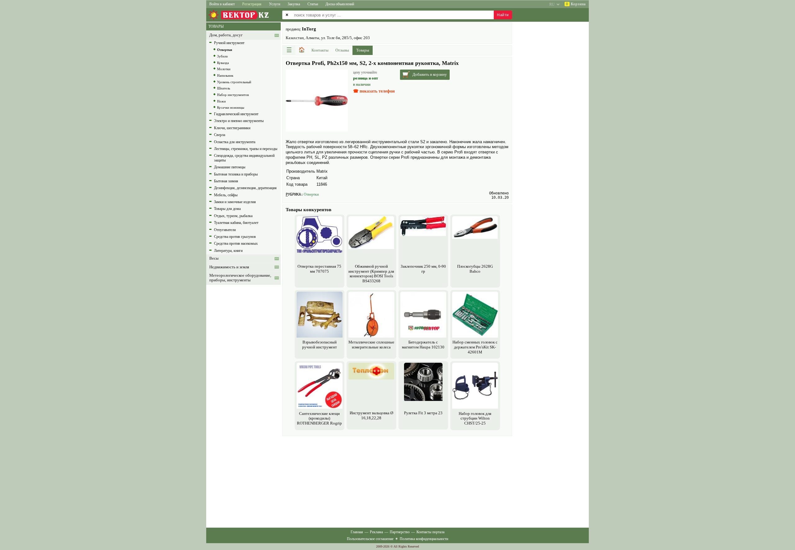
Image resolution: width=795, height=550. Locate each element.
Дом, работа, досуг (226, 35)
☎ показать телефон (374, 91)
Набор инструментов (233, 95)
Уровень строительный (234, 82)
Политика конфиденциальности (424, 539)
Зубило (222, 56)
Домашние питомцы (229, 167)
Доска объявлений (339, 4)
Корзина (576, 4)
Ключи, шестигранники (232, 128)
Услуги (274, 4)
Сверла (219, 135)
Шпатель (223, 88)
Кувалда (223, 63)
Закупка (294, 4)
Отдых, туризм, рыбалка (233, 216)
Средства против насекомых (236, 243)
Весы (214, 258)
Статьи (312, 4)
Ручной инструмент (229, 43)
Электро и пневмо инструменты (239, 121)
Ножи (221, 101)
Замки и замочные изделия (235, 202)
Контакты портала (430, 532)
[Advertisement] (397, 481)
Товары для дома (227, 209)
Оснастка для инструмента (234, 142)
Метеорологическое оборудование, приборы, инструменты (240, 277)
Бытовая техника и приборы (236, 174)
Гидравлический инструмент (236, 114)
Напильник (225, 75)
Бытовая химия (226, 181)
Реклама (376, 532)
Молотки (223, 69)
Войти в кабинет (222, 4)
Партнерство (400, 532)
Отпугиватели (225, 230)
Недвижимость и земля (229, 267)
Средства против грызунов (235, 236)
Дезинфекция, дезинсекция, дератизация (245, 188)
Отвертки (311, 194)
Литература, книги (228, 250)
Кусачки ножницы (230, 107)
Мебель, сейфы (226, 195)
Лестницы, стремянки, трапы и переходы (245, 149)
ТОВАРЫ (216, 26)
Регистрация (251, 4)
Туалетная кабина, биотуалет (236, 222)
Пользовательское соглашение (370, 539)
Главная (357, 532)
